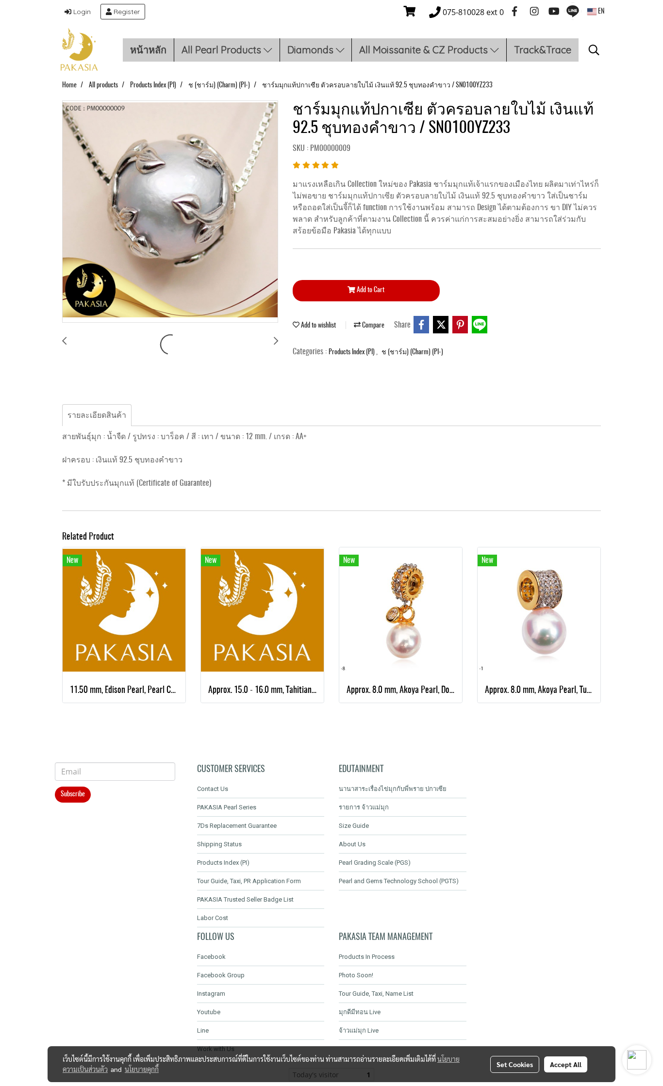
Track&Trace (542, 50)
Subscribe (73, 794)
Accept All (565, 1064)
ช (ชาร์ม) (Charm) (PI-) (412, 352)
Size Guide (354, 825)
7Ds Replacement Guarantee (237, 825)
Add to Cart (369, 290)
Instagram (211, 993)
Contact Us (212, 788)
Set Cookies (515, 1064)
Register (126, 11)
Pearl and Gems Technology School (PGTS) (399, 881)
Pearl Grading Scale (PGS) (375, 862)
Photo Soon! (356, 975)
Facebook (211, 956)
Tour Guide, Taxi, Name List (376, 993)
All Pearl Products (223, 50)
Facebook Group (221, 975)
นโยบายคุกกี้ (142, 1069)
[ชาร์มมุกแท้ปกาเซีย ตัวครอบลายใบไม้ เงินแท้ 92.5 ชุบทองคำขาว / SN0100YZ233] (170, 212)
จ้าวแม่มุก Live (359, 1030)
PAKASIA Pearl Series (226, 807)
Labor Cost (212, 917)
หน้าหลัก (148, 50)
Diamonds (311, 50)
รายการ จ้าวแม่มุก (364, 807)
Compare (372, 325)
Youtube (208, 1012)
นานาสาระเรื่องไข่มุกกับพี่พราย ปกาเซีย (393, 788)
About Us (352, 844)
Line (203, 1030)
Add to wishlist (317, 325)
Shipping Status (219, 844)
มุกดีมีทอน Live (360, 1012)
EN (600, 11)
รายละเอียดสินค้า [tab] (96, 415)
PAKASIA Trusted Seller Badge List (245, 899)
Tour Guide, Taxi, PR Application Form (249, 881)
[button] (594, 50)
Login (81, 11)
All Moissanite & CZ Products (424, 50)
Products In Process (367, 956)
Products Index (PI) (352, 352)
